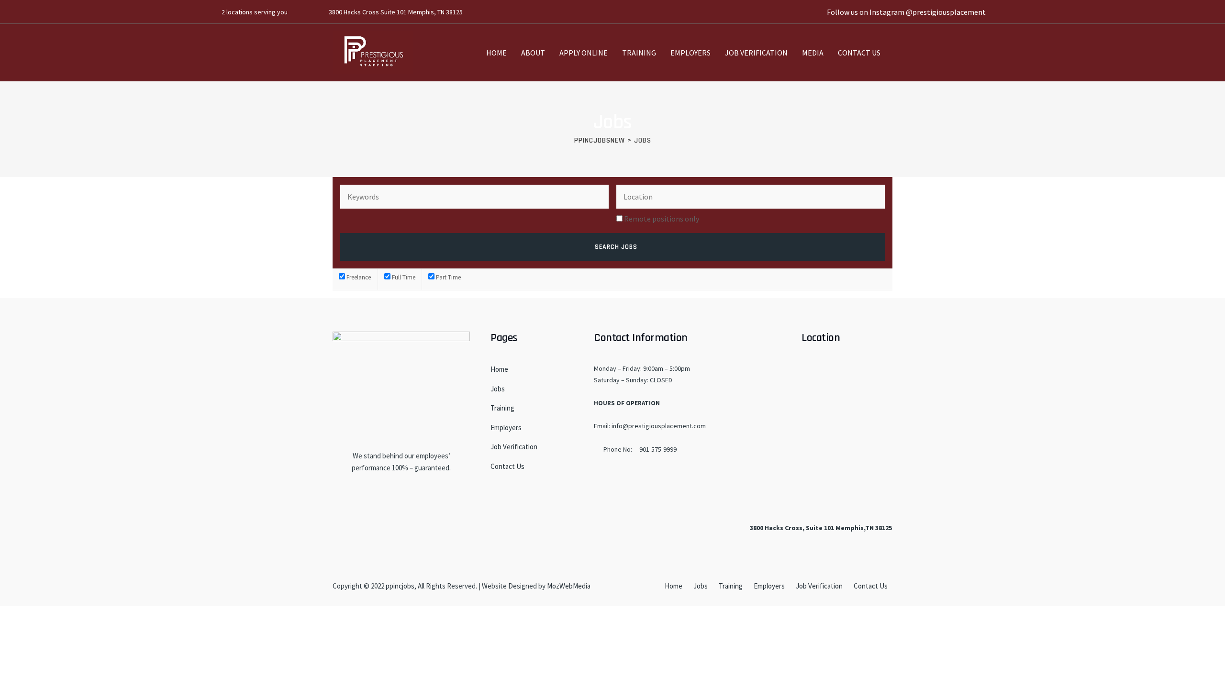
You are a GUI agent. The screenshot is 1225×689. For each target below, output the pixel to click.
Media (813, 52)
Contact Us (859, 52)
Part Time (447, 277)
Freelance (358, 277)
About (533, 52)
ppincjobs (400, 585)
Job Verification (756, 52)
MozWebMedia (568, 585)
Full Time (402, 277)
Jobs (497, 388)
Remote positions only (661, 218)
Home (496, 52)
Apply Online (583, 52)
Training (639, 52)
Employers (690, 52)
